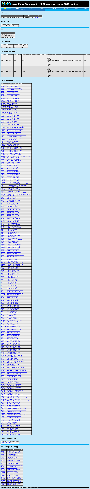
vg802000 (3, 411)
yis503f (2, 431)
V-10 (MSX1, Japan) (12, 101)
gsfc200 (2, 201)
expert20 (3, 159)
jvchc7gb (3, 293)
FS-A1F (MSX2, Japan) (12, 186)
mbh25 (2, 300)
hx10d (2, 268)
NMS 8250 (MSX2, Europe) (13, 344)
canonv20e (3, 104)
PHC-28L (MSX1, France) (13, 364)
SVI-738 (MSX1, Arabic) (12, 388)
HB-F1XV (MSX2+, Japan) (13, 235)
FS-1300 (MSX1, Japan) (13, 170)
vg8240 (2, 420)
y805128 (3, 480)
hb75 (2, 223)
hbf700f (2, 246)
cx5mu (2, 142)
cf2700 (2, 118)
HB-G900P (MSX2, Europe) (13, 460)
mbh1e (2, 297)
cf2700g (2, 119)
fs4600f (2, 176)
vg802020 (3, 413)
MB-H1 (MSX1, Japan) (12, 296)
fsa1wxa (3, 194)
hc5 (1, 258)
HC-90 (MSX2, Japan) (12, 471)
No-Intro (66, 8)
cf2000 (2, 116)
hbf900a (3, 252)
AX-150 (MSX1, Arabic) (12, 85)
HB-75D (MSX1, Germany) (13, 224)
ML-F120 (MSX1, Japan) (13, 308)
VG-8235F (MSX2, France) (13, 419)
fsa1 (2, 183)
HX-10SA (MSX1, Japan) (13, 276)
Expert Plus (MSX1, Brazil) (13, 162)
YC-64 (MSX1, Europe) (12, 426)
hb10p (2, 209)
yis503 (2, 429)
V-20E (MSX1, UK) (11, 104)
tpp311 (2, 403)
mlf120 (2, 308)
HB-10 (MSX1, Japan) (12, 205)
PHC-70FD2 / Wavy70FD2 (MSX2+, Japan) (17, 372)
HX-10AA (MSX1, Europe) (13, 267)
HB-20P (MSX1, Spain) (12, 214)
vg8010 (2, 408)
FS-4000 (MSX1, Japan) (13, 171)
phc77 (2, 373)
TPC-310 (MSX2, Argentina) (13, 402)
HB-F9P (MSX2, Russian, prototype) (15, 255)
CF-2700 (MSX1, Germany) (13, 119)
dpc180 (2, 150)
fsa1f (2, 186)
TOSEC (41, 8)
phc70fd (2, 370)
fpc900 (2, 168)
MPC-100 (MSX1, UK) (12, 323)
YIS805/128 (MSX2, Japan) (13, 480)
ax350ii (2, 92)
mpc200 (2, 324)
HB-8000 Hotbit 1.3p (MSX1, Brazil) (15, 264)
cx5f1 (2, 138)
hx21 (2, 282)
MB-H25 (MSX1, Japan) (12, 300)
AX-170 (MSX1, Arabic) (12, 86)
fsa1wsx (3, 191)
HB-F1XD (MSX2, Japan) (13, 232)
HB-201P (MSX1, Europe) (13, 212)
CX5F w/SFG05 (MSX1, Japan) (14, 136)
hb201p (2, 212)
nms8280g (3, 355)
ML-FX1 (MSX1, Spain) (12, 312)
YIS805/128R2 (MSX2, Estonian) (14, 483)
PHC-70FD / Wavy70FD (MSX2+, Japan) (16, 370)
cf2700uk (3, 121)
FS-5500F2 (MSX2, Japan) (13, 182)
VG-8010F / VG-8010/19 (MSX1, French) (16, 410)
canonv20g (3, 107)
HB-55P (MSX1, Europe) (13, 220)
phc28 (2, 362)
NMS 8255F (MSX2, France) (13, 350)
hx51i (2, 291)
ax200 (2, 88)
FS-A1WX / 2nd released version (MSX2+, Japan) (18, 194)
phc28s (2, 366)
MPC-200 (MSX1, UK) (12, 324)
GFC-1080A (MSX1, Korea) (13, 200)
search (76, 8)
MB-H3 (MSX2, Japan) (12, 302)
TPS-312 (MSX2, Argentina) (13, 405)
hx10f (2, 273)
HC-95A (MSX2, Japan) (12, 475)
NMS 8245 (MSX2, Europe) (13, 341)
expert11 (3, 156)
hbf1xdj (2, 233)
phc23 (2, 359)
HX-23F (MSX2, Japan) (12, 463)
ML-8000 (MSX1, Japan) (13, 305)
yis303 (2, 428)
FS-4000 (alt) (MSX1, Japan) (14, 173)
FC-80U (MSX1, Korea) (12, 203)
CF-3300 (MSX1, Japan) (13, 124)
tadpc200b (3, 400)
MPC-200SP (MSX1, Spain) (13, 326)
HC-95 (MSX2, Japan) (12, 474)
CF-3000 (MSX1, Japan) (13, 122)
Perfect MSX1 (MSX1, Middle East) (15, 356)
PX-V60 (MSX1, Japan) (12, 378)
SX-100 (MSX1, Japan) (12, 396)
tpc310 (2, 402)
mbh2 (2, 299)
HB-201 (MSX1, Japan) (12, 211)
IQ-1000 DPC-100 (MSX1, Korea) (15, 148)
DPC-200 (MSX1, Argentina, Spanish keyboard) (18, 397)
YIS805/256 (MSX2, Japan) (13, 484)
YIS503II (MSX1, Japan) (12, 432)
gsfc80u (2, 203)
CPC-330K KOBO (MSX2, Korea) (15, 129)
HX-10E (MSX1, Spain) (12, 271)
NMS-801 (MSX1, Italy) (12, 338)
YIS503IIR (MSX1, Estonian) (13, 425)
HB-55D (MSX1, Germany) (13, 218)
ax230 (2, 442)
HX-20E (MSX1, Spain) (12, 279)
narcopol (37, 17)
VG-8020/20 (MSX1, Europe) (14, 413)
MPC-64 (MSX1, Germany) (13, 334)
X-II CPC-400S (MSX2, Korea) (14, 132)
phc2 (2, 358)
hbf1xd (2, 232)
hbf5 (2, 236)
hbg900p (3, 460)
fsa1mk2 (3, 189)
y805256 (3, 484)
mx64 (2, 337)
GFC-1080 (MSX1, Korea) (13, 198)
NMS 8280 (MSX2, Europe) (13, 352)
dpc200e (3, 153)
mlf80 (2, 311)
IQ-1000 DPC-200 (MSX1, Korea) (15, 151)
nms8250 (3, 344)
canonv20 (3, 103)
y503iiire (3, 478)
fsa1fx (2, 188)
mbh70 (2, 466)
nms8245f (3, 343)
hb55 (2, 217)
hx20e (2, 279)
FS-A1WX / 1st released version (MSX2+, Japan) (18, 192)
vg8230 (2, 416)
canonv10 (3, 101)
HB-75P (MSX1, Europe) (13, 226)
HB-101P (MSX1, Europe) (13, 208)
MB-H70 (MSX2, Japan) (12, 466)
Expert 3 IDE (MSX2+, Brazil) (13, 451)
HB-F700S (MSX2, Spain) (13, 249)
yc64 (2, 426)
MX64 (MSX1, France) (12, 337)
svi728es (3, 385)
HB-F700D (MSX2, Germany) (14, 244)
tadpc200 (3, 397)
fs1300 (2, 170)
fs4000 (2, 171)
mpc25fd (3, 331)
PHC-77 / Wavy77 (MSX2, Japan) (15, 373)
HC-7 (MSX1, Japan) (12, 261)
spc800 (2, 382)
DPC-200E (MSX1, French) (13, 153)
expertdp (3, 160)
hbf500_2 (3, 239)
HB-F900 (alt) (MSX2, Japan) (14, 252)
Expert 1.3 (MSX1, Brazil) (13, 157)
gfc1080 (2, 198)
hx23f (2, 463)
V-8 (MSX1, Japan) (11, 113)
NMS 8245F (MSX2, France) (13, 343)
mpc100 (2, 323)
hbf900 (2, 250)
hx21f (2, 283)
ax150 (2, 85)
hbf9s (2, 256)
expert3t (2, 452)
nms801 (2, 338)
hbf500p (3, 242)
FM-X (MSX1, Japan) (12, 165)
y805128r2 (3, 481)
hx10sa (2, 276)
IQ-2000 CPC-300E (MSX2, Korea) (15, 127)
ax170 (2, 86)
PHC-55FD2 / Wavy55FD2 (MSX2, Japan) (17, 369)
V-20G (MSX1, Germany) (13, 107)
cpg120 (2, 135)
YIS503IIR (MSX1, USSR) (13, 423)
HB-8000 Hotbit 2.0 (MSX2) (13, 265)
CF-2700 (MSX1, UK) (12, 121)
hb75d (2, 224)
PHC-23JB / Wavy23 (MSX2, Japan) (15, 361)
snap (85, 8)
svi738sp (3, 393)
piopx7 (2, 375)
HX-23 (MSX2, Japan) (12, 462)
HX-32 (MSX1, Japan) (12, 288)
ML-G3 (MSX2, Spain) (12, 317)
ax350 (2, 91)
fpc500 (2, 167)
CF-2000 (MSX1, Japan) (13, 116)
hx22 (2, 285)
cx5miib (2, 141)
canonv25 (3, 110)
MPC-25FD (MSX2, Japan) (13, 331)
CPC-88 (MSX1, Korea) (12, 133)
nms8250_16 (4, 346)
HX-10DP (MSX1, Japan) (13, 270)
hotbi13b (3, 262)
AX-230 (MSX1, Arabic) (9, 442)
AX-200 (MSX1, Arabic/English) (14, 88)
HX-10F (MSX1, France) (13, 273)
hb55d (2, 218)
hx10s (2, 274)
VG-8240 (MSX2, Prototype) (13, 420)
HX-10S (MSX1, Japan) (12, 274)
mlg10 (2, 315)
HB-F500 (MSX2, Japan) (13, 238)
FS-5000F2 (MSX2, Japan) (13, 179)
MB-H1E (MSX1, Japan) (12, 297)
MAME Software (67, 9)
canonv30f (3, 112)
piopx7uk (3, 376)
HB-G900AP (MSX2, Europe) (13, 458)
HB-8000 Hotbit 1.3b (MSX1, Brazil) (15, 262)
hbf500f (2, 241)
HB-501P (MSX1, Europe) (13, 215)
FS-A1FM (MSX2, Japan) (12, 457)
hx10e (2, 271)
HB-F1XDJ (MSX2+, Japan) (13, 233)
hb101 (2, 206)
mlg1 (2, 314)
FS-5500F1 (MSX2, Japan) (13, 180)
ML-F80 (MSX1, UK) (12, 311)
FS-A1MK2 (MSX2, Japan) (13, 189)
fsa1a (2, 185)
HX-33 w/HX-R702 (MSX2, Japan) (15, 465)
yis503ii (2, 432)
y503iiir (2, 477)
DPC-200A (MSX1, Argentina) (14, 399)
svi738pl (3, 391)
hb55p (2, 220)
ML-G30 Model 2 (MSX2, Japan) (14, 320)
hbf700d (3, 244)
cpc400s (3, 132)
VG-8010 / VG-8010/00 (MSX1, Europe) (16, 408)
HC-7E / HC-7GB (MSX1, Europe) (15, 293)
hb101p (2, 208)
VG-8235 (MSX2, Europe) (13, 417)
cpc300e (3, 127)
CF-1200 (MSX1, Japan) (13, 115)
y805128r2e (3, 483)
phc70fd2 (3, 372)
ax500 (2, 97)
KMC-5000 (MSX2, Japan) (13, 294)
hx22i (2, 287)
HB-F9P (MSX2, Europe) (13, 253)
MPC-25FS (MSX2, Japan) (13, 332)
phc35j (2, 367)
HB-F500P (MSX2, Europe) (13, 242)
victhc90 (3, 471)
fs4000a (2, 173)
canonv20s (3, 109)
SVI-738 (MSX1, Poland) (13, 391)
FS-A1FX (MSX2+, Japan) (13, 188)
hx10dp (2, 270)
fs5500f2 (3, 182)
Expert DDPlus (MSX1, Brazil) (14, 160)
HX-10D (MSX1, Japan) (12, 268)
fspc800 (2, 195)
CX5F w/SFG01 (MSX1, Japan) (14, 138)
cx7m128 (3, 145)
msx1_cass (3, 25)
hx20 (2, 277)
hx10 (2, 267)
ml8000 (2, 305)
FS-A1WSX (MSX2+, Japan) (13, 191)
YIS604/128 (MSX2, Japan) (13, 434)
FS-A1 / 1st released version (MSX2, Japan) (17, 183)
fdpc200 (2, 163)
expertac (3, 454)
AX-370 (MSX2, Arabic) (12, 95)
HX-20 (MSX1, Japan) (12, 277)
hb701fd (3, 221)
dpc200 (2, 151)
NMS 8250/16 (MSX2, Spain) (14, 346)
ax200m (2, 89)
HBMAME (18, 8)
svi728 (2, 384)
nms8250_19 (4, 347)
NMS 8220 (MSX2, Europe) (13, 340)
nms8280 (3, 352)
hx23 (2, 462)
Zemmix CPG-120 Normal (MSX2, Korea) (16, 135)
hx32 (2, 288)
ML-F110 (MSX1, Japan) (13, 306)
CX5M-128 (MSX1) (11, 139)
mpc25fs (3, 332)
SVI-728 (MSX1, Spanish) (13, 385)
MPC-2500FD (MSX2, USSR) (14, 329)
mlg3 (2, 317)
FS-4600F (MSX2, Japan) (13, 176)
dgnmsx (2, 147)
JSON (12, 13)
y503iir (2, 423)
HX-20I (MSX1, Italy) (12, 280)
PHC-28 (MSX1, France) (13, 362)
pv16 (2, 379)
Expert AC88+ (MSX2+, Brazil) (14, 454)
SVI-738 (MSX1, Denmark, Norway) (15, 390)
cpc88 (2, 133)
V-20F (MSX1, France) (12, 106)
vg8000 (2, 407)
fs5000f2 (3, 179)
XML (9, 13)
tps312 (2, 405)
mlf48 (2, 309)
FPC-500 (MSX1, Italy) (12, 167)
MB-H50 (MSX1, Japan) (12, 303)
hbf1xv (2, 235)
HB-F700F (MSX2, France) (13, 246)
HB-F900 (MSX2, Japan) (13, 250)
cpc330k (3, 129)
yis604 (2, 434)
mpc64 (2, 334)
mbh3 (2, 302)
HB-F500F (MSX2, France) (13, 241)
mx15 (2, 335)
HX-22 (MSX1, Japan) (12, 285)
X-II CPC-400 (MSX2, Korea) (14, 130)
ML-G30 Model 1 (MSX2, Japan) (14, 318)
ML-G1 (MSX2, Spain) (12, 314)
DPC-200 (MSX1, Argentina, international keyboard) (19, 400)
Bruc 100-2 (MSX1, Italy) (13, 100)
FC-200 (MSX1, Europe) (13, 201)
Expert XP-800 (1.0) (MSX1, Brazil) (15, 154)
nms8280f (3, 353)
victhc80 (3, 422)
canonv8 (3, 113)
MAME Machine (22, 9)
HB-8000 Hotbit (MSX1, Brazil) (14, 227)
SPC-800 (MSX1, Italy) (12, 195)
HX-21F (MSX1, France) (13, 283)
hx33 (2, 465)
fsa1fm (2, 457)
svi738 (2, 387)
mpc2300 (3, 328)
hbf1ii (2, 230)
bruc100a (3, 100)
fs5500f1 (3, 180)
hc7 (1, 261)
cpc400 (2, 130)
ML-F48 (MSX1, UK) (12, 309)
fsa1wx (2, 192)
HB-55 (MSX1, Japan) (12, 217)
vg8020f (2, 414)
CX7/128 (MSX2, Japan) (13, 144)
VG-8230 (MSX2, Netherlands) (14, 416)
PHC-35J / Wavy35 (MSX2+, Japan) (15, 367)
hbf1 (2, 229)
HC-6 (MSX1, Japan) (12, 259)
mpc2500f (3, 329)
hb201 (2, 211)
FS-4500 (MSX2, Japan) (13, 174)
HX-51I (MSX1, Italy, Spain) (13, 291)
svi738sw (3, 394)
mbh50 (2, 303)
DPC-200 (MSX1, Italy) (12, 163)
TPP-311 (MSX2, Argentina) (13, 403)
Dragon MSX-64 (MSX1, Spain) (14, 147)
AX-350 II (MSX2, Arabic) (13, 92)
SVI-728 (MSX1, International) (14, 384)
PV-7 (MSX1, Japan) (12, 381)
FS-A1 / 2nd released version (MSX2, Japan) (17, 185)
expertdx (3, 455)
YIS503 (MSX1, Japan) (12, 429)
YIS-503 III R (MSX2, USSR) (13, 477)
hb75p (2, 226)
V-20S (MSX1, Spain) (12, 109)
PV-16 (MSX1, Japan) (12, 379)
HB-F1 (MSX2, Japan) (12, 229)
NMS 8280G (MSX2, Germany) (14, 355)
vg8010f (2, 410)
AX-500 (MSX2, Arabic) (12, 97)
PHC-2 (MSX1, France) (12, 358)
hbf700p (3, 247)
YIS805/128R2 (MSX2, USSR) (14, 481)
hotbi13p (3, 264)
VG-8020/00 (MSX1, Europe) (14, 411)
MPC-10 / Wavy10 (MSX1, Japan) (15, 321)
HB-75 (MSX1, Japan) (12, 223)
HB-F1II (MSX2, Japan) (12, 230)
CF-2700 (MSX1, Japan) (13, 118)
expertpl (2, 162)
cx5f (2, 136)
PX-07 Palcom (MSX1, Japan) (14, 375)
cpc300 (2, 126)
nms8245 (3, 341)
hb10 (2, 205)
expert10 (3, 154)
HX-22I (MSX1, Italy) (12, 287)
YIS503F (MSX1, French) (13, 431)
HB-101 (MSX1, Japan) (12, 206)
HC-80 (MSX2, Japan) (12, 422)
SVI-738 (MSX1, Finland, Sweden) (15, 394)
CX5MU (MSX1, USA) (12, 142)
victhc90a (3, 472)
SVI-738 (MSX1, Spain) (12, 393)
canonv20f (3, 106)
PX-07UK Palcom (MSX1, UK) (14, 376)
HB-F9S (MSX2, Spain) (12, 256)
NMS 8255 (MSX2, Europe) (13, 349)
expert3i (2, 451)
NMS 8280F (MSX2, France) (13, 353)
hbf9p (2, 253)
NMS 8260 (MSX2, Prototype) (13, 469)
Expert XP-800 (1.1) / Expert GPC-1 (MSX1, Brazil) (19, 156)
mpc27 (2, 468)
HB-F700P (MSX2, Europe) (13, 247)
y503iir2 (2, 425)
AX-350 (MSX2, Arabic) (12, 91)
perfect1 (2, 356)
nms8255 (3, 349)
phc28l (2, 364)
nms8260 (3, 469)
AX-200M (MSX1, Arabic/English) (15, 89)
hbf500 (2, 238)
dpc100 (2, 148)
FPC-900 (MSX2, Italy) (12, 168)
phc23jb (2, 361)
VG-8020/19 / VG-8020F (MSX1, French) (16, 414)
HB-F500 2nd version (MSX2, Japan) (15, 239)
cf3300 (2, 124)
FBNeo (30, 8)
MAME (5, 8)
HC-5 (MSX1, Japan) (12, 258)
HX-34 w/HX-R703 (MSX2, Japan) (15, 290)
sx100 (2, 396)
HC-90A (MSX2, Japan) (12, 472)
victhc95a (3, 475)
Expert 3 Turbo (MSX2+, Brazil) (14, 452)
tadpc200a (3, 399)
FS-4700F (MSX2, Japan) (13, 177)
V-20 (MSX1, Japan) (12, 103)
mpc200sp (3, 326)
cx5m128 (3, 139)
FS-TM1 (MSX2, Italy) (12, 197)
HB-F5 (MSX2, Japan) (12, 236)
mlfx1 (2, 312)
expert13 (3, 157)
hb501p (2, 215)
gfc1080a (3, 200)
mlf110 (2, 306)
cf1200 (2, 115)
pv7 (1, 381)
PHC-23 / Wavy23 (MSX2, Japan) (15, 359)
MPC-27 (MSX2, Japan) (12, 468)
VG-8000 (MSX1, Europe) (13, 407)
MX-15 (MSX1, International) (13, 335)
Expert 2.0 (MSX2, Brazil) (13, 159)
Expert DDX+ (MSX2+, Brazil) (13, 455)
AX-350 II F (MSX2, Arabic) (13, 94)
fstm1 (2, 197)
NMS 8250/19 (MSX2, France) (14, 347)
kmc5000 (3, 294)
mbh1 (2, 296)
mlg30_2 (3, 320)
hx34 (2, 290)
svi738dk (3, 390)
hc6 (1, 259)
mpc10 (2, 321)
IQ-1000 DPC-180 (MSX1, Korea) (15, 150)
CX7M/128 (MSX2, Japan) (13, 145)
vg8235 (2, 417)
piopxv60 (3, 378)
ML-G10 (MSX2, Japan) (12, 315)
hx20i (2, 280)
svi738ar (3, 388)
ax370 (2, 95)
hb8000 (2, 227)
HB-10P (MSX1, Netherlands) (14, 209)
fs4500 (2, 174)
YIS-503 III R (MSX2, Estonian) (14, 478)
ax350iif (2, 94)
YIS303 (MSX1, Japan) (12, 428)
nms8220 (3, 340)
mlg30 (2, 318)
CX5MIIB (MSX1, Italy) (12, 141)
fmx (1, 165)
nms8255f (3, 350)
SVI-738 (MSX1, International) (14, 387)
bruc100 (3, 98)
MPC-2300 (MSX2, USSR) (13, 328)
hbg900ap (3, 458)
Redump (54, 8)
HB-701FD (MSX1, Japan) (13, 221)
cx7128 (2, 144)
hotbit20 (2, 265)
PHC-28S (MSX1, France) (13, 366)
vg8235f (2, 419)
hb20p (2, 214)
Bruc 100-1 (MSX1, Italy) (13, 98)
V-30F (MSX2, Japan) (12, 112)
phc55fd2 (3, 369)
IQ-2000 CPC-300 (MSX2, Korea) (15, 126)
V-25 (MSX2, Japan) (12, 110)
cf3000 (2, 122)
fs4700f (2, 177)
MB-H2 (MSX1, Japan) (12, 299)
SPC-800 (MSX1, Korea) (13, 382)
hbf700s (2, 249)
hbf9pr (2, 255)
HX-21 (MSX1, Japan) (12, 282)
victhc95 (3, 474)
